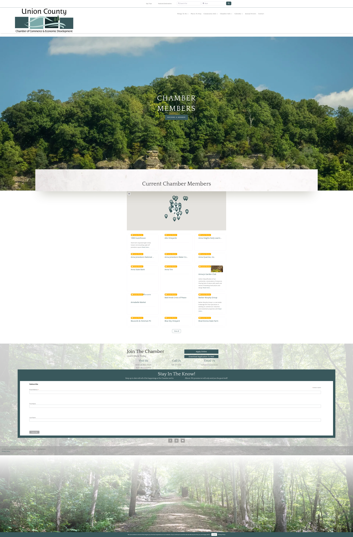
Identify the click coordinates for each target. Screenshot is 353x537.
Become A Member (176, 117)
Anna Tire (169, 269)
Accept (214, 534)
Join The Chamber (145, 351)
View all (176, 331)
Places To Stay (196, 14)
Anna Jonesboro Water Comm (177, 257)
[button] (166, 216)
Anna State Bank (138, 269)
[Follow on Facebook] (170, 441)
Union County (179, 378)
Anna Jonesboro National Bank (144, 257)
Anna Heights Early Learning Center (213, 238)
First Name (32, 403)
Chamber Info (225, 14)
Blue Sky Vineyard (172, 321)
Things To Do (182, 14)
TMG (268, 449)
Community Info (210, 14)
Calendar (238, 14)
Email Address (34, 390)
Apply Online (201, 351)
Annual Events (250, 14)
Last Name (32, 417)
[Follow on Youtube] (183, 441)
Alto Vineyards (171, 238)
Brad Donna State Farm (208, 321)
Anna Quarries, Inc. (206, 257)
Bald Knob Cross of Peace (175, 297)
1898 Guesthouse (138, 238)
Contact (261, 14)
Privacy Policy (6, 451)
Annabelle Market (138, 302)
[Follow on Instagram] (176, 441)
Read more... (146, 247)
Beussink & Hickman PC (141, 321)
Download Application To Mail (201, 356)
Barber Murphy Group (207, 297)
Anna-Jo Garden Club (207, 274)
